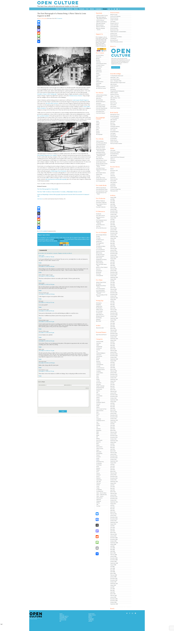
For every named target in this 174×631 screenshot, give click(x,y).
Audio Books (99, 356)
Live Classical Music (100, 290)
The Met (98, 236)
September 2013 (114, 461)
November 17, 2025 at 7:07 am (46, 371)
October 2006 (113, 602)
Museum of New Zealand (101, 267)
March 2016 (113, 410)
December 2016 (113, 394)
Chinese (98, 122)
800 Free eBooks (100, 25)
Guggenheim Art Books (101, 259)
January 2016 (113, 413)
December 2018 (113, 354)
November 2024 (113, 233)
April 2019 (112, 347)
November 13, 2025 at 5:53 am (46, 310)
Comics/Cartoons (100, 367)
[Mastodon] (64, 30)
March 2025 (113, 226)
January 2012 (113, 495)
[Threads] (64, 27)
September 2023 (114, 257)
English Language (100, 386)
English (97, 124)
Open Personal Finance (101, 334)
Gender (98, 399)
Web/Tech (98, 499)
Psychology (98, 83)
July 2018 (112, 362)
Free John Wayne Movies (101, 108)
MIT (97, 437)
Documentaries (99, 100)
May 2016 (112, 406)
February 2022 (113, 289)
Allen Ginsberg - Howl (115, 97)
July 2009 (112, 546)
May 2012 (112, 488)
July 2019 (112, 342)
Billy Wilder (98, 321)
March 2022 (113, 287)
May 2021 (112, 304)
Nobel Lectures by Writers (116, 36)
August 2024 (113, 238)
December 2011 (113, 496)
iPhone (97, 414)
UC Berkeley (99, 489)
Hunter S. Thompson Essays (100, 166)
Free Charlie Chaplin (100, 106)
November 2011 (113, 498)
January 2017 (113, 393)
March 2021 (113, 308)
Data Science (99, 66)
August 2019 (113, 340)
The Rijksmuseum (100, 239)
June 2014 (112, 445)
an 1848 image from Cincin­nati (58, 171)
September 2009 (114, 542)
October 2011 (113, 500)
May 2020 (112, 325)
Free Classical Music (100, 288)
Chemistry (98, 62)
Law (97, 422)
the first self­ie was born (52, 103)
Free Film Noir (99, 96)
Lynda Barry (113, 160)
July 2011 (112, 505)
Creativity (98, 371)
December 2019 (113, 333)
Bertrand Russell (114, 40)
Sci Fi (97, 471)
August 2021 (113, 299)
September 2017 (114, 379)
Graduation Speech (100, 402)
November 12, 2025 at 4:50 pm (46, 266)
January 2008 (113, 576)
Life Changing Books (100, 181)
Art (97, 351)
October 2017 (113, 377)
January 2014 (113, 454)
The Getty (98, 238)
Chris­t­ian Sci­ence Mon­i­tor (75, 95)
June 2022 (112, 282)
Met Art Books (99, 261)
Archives (98, 349)
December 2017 (113, 374)
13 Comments (59, 18)
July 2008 (112, 566)
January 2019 (113, 352)
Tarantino (112, 172)
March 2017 (113, 389)
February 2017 (113, 391)
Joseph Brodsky (113, 128)
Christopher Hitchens (115, 126)
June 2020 (112, 323)
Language (98, 418)
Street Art (98, 269)
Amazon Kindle (99, 341)
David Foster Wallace (115, 108)
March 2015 (113, 430)
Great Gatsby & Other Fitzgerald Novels (101, 154)
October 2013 (113, 459)
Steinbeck (98, 319)
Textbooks (91, 620)
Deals (97, 377)
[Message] (64, 35)
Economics (98, 68)
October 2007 (113, 581)
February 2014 (113, 452)
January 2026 (113, 209)
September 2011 (114, 502)
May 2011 (112, 508)
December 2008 (113, 558)
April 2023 (112, 265)
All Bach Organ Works (101, 282)
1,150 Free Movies (100, 20)
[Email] (64, 38)
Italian (97, 129)
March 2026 (113, 206)
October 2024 (113, 234)
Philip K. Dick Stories (100, 146)
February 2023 (113, 269)
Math (97, 76)
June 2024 (112, 241)
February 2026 (113, 207)
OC (39, 231)
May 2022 (112, 284)
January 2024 (113, 250)
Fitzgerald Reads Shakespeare (117, 91)
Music (97, 443)
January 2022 (113, 291)
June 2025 (112, 221)
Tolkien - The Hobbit (114, 96)
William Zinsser (99, 309)
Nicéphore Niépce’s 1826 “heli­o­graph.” (47, 94)
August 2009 (113, 544)
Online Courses (99, 448)
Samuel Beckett (113, 136)
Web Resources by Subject (100, 218)
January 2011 (113, 515)
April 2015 (112, 428)
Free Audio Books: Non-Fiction (101, 193)
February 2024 (113, 248)
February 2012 (113, 493)
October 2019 (113, 337)
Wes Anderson (113, 182)
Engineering (98, 70)
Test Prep (98, 226)
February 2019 (113, 350)
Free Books (98, 213)
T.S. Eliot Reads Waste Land (116, 75)
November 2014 (113, 437)
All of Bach (98, 284)
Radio (97, 466)
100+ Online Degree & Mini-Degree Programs (101, 18)
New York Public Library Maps (101, 265)
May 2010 (112, 529)
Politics (98, 460)
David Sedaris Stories (101, 172)
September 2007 (114, 583)
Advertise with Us (64, 616)
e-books (98, 381)
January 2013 (113, 474)
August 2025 (113, 217)
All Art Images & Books (101, 234)
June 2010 (112, 527)
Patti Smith (112, 121)
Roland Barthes (113, 35)
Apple (97, 344)
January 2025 (113, 229)
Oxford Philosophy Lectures (116, 41)
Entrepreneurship (100, 387)
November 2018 (113, 355)
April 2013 (112, 469)
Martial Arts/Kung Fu (100, 101)
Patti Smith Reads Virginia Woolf (117, 82)
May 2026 (112, 202)
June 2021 (112, 303)
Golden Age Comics (100, 177)
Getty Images (99, 257)
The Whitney (99, 248)
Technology (99, 479)
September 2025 (114, 216)
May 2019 (112, 345)
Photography (44, 18)
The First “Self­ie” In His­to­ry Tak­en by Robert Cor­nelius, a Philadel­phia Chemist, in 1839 (59, 191)
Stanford (98, 478)
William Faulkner (114, 92)
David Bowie (113, 135)
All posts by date (100, 327)
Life (97, 427)
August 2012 (113, 483)
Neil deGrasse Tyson (114, 114)
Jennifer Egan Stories (100, 162)
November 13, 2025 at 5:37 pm (46, 321)
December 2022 (113, 272)
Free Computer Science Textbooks (101, 205)
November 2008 (113, 559)
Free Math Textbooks (100, 207)
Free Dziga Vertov (100, 111)
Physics (97, 80)
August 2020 (113, 320)
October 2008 (113, 561)
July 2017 (112, 382)
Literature (98, 75)
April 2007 (112, 592)
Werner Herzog (113, 179)
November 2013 (113, 457)
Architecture (99, 348)
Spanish (98, 132)
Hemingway (98, 303)
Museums (98, 442)
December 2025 (113, 211)
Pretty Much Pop (100, 461)
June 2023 (112, 262)
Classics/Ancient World (101, 63)
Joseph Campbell (114, 19)
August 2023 (113, 258)
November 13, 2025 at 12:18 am (47, 294)
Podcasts (98, 456)
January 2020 (113, 331)
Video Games (99, 497)
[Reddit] (64, 33)
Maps (97, 432)
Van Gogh (98, 274)
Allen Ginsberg (113, 119)
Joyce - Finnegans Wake (115, 80)
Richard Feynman (114, 18)
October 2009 (113, 541)
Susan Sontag (113, 187)
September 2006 (114, 604)
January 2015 (113, 434)
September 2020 (114, 318)
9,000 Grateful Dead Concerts (100, 292)
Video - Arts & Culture (101, 493)
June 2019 (112, 343)
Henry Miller (112, 124)
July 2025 (112, 219)
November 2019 (113, 335)
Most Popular (99, 440)
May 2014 (112, 447)
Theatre (98, 484)
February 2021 (113, 309)
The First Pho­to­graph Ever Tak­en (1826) (47, 189)
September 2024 (114, 236)
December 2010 (113, 517)
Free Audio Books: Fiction (101, 189)
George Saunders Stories (101, 163)
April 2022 (112, 286)
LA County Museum (100, 249)
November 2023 (113, 253)
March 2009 (113, 553)
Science (98, 473)
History (97, 73)
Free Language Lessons (101, 220)
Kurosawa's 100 (114, 170)
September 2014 (114, 440)
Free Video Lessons (100, 215)
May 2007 (112, 590)
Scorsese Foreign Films (115, 189)
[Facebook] (64, 24)
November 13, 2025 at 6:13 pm (46, 332)
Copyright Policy (63, 617)
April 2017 (112, 388)
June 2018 (112, 364)
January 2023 (113, 270)
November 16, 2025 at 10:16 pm (47, 362)
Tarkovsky (112, 175)
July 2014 (112, 444)
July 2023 (112, 260)
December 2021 (113, 292)
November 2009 (113, 539)
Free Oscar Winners (100, 113)
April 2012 (112, 490)
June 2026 (112, 200)
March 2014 (113, 451)
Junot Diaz (112, 162)
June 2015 (112, 425)
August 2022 (113, 279)
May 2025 (112, 223)
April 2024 (112, 245)
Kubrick (112, 168)
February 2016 (113, 411)
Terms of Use (63, 620)
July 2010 (112, 525)
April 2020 (112, 326)
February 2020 (113, 330)
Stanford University (100, 251)
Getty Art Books (99, 262)
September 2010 (114, 522)
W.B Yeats (112, 99)
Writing (98, 502)
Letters (97, 423)
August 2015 (113, 422)
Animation (98, 343)
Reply (40, 262)
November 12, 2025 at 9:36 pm (46, 284)
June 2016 (112, 405)
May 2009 (112, 549)
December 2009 (113, 537)
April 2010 (112, 530)
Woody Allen (113, 180)
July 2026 (112, 199)
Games (98, 397)
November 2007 (113, 580)
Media (97, 435)
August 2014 (113, 442)
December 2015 (113, 415)
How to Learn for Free (101, 409)
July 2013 (112, 464)
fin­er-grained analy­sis (43, 115)
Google (98, 400)
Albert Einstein (113, 84)
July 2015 (112, 423)
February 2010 (113, 534)
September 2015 (114, 420)
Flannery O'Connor (114, 94)
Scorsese (112, 174)
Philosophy (98, 78)
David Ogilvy (99, 317)
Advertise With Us (115, 67)
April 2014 (112, 449)
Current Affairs (99, 372)
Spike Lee (112, 158)
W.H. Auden (113, 130)
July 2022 (112, 280)
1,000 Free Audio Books (101, 21)
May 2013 (112, 468)
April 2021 (112, 306)
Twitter (98, 488)
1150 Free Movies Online (101, 95)
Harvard (98, 404)
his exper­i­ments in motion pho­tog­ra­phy (56, 179)
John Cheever (113, 106)
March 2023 (113, 267)
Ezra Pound (113, 101)
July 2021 (112, 301)
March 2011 (113, 512)
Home (61, 613)
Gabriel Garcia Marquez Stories (101, 170)
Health (97, 405)
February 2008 (113, 575)
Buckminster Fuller (114, 30)
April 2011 (112, 510)
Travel (97, 486)
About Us (62, 615)
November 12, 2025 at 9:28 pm (46, 276)
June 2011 (112, 507)
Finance (98, 394)
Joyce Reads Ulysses (115, 79)
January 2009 (113, 556)
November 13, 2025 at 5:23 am (46, 302)
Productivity (99, 463)
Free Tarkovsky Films (100, 109)
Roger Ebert (113, 185)
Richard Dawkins (114, 28)
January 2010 (113, 536)
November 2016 (113, 396)
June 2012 (112, 486)
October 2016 (113, 398)
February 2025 (113, 228)
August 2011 (113, 503)
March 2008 (113, 573)
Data (97, 376)
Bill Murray (112, 87)
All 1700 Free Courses (101, 88)
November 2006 (113, 600)
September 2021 (114, 297)
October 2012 (113, 479)
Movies (90, 617)
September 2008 (114, 563)
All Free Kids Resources (101, 228)
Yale (97, 504)
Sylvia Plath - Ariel (114, 77)
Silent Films (98, 98)
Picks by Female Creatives (116, 143)
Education (98, 384)
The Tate (98, 244)
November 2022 (113, 274)
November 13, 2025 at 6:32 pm (46, 341)
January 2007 (113, 597)
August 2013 (113, 462)
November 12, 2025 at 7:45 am (46, 256)
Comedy (98, 366)
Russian (98, 131)
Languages (91, 618)
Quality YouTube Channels (99, 222)
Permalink (43, 231)
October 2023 (113, 255)
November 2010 (113, 519)
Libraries (98, 425)
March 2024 (113, 246)
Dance (97, 374)
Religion (98, 85)
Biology (97, 58)
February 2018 (113, 371)
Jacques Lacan (113, 33)
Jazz (97, 415)
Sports (97, 476)
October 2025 (113, 214)
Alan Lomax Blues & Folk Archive (101, 295)
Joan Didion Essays (100, 168)
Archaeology (99, 346)
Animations (98, 103)
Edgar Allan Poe (99, 158)
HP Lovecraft (99, 157)
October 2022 (113, 275)
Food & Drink (99, 395)
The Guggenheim (100, 243)
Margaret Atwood (100, 316)
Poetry (97, 458)
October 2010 (113, 520)
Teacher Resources (100, 224)
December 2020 (113, 313)
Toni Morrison (99, 312)
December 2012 (113, 476)
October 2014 (113, 439)
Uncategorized (99, 491)
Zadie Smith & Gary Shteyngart (117, 157)
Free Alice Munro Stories (101, 160)
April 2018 (112, 367)
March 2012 (113, 491)
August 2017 (113, 381)
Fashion (98, 391)
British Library (99, 253)
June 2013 (112, 466)
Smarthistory (99, 270)
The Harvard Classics (101, 144)
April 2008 (112, 571)
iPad (97, 412)
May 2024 (112, 243)
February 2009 (113, 554)
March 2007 (113, 593)
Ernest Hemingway (114, 116)
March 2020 (113, 328)
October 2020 (113, 316)
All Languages (99, 134)
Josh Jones (39, 198)
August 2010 (113, 524)
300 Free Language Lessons (100, 29)
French (97, 126)
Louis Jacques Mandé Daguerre (80, 100)
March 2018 (113, 369)
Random (98, 468)
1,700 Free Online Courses (102, 15)
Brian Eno (112, 123)
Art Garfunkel (113, 138)
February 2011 (113, 513)
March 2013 (113, 471)
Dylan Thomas (113, 103)
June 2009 (112, 547)
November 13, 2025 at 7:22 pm (46, 350)
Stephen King (99, 174)
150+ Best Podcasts (100, 23)
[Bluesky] (64, 21)
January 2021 (113, 311)
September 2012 (114, 481)
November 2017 (113, 376)
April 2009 (112, 551)
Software (98, 474)
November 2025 (113, 212)
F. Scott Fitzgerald (114, 118)
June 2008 (112, 568)
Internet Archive (99, 410)
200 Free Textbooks (100, 26)
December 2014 (113, 435)
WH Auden (112, 150)
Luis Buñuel (112, 184)
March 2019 (113, 348)
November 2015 (113, 416)
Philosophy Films (114, 191)
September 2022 (114, 277)
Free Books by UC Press (101, 179)
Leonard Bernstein (114, 26)
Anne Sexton (113, 104)
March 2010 (113, 532)
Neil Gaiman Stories (100, 147)
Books (97, 359)
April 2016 (112, 408)
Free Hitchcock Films (100, 105)
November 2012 (113, 478)
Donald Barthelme (114, 131)
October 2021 (113, 296)
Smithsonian (99, 241)
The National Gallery (100, 246)
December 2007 (113, 578)
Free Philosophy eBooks (101, 142)
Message (87, 388)
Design (97, 379)
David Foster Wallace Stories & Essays (101, 150)
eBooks (90, 621)
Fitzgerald (98, 304)
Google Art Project (100, 254)
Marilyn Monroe (113, 140)
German (98, 127)
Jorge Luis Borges (114, 24)
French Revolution (100, 256)
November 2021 (113, 294)
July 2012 (112, 485)
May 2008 (112, 570)
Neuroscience (99, 446)
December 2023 (113, 251)
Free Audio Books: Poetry (101, 191)
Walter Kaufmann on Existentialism (118, 31)
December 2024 (113, 231)
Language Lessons (100, 420)
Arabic (97, 121)
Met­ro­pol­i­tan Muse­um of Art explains (47, 155)
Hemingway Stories (100, 152)
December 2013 (113, 456)
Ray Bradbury (99, 307)
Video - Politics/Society (101, 494)
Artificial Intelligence (100, 353)
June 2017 (112, 384)
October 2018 (113, 357)
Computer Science (100, 65)
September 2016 (114, 399)
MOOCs (98, 438)
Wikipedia (98, 501)
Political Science (99, 81)
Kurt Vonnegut (99, 311)
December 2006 (113, 598)
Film (97, 392)
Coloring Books (99, 275)
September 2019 (114, 338)
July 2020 (112, 321)
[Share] (64, 41)
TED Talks (98, 481)
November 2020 (113, 314)
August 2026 (113, 197)
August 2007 (113, 585)
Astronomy (98, 57)
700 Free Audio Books (101, 187)
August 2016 (113, 401)
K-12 (97, 417)
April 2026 (112, 204)
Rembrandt (98, 272)
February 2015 (113, 432)
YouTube (98, 506)
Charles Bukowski (114, 86)
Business (98, 60)
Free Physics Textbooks (101, 202)
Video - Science (99, 496)
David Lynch (113, 177)
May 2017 (112, 386)
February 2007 (113, 595)
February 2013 (113, 473)
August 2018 (113, 360)
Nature (97, 445)
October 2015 (113, 418)
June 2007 (112, 588)
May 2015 (112, 427)
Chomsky (98, 176)
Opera (97, 450)
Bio (60, 621)
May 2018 (112, 365)
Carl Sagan (112, 21)
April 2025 (112, 224)
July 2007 (112, 587)
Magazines (98, 430)
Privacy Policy (63, 618)
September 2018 (114, 359)
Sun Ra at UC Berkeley (115, 16)
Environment (99, 71)
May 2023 (112, 263)
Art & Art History (100, 55)
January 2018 (113, 372)
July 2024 (112, 240)
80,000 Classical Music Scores (101, 286)
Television (98, 483)
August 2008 (113, 564)
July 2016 (112, 403)
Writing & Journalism (100, 86)
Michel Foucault (113, 14)
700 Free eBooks (100, 141)
